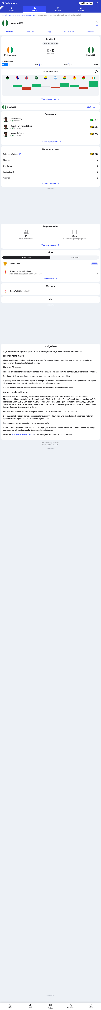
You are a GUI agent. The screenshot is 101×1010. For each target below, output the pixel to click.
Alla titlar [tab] (75, 257)
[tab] (10, 31)
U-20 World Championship (26, 15)
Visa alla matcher (48, 99)
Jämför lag (91, 107)
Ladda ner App (86, 3)
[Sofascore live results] (11, 3)
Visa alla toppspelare (49, 142)
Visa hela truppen (48, 245)
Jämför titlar (49, 279)
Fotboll (4, 15)
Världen (12, 15)
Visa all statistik (49, 183)
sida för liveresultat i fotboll (23, 434)
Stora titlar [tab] (26, 257)
